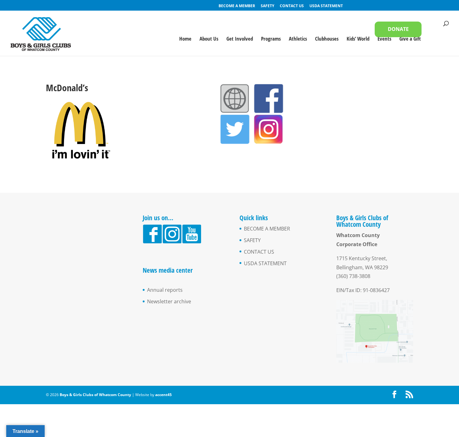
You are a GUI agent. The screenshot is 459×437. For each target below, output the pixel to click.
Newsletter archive (169, 301)
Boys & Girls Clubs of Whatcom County (96, 394)
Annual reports (165, 289)
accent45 (163, 394)
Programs (271, 39)
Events (384, 39)
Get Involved (239, 39)
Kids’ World (358, 39)
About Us (209, 39)
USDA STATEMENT (326, 6)
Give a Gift (410, 39)
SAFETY (267, 6)
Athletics (298, 39)
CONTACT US (292, 6)
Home (185, 39)
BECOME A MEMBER (237, 6)
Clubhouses (326, 39)
